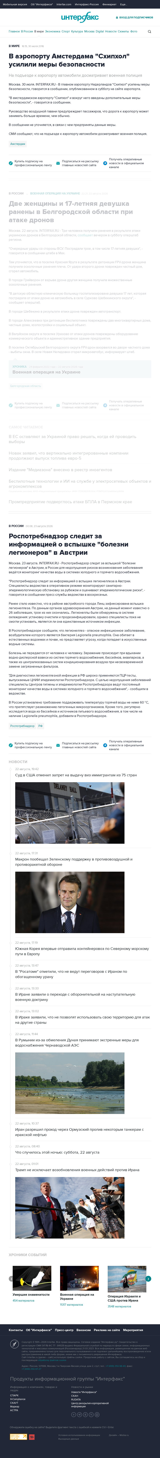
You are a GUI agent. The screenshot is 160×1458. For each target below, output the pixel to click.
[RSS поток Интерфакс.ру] (91, 1414)
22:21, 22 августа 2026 (95, 193)
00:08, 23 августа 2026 (39, 526)
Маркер (14, 1406)
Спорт (66, 31)
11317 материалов (71, 1304)
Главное (14, 31)
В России (27, 31)
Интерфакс (80, 17)
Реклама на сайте (107, 1330)
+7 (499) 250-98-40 (116, 1366)
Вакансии (83, 1330)
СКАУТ (14, 1402)
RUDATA (76, 1399)
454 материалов (23, 1300)
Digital (100, 31)
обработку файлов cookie (52, 1360)
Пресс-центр (64, 1330)
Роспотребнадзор (22, 726)
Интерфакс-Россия (87, 4)
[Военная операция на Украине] (79, 1289)
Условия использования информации (79, 1435)
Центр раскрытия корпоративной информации (90, 1405)
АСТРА (14, 1410)
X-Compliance (17, 1399)
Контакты (16, 1330)
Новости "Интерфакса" (84, 1392)
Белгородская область (25, 386)
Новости (110, 31)
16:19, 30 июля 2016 (33, 46)
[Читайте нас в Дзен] (73, 1414)
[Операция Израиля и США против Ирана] (127, 1291)
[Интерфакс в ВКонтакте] (85, 1414)
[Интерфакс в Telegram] (79, 1414)
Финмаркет (109, 4)
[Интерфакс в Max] (97, 1414)
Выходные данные (68, 1438)
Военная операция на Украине (55, 193)
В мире (39, 31)
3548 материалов (119, 1306)
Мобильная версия (15, 4)
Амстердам (17, 144)
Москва (89, 31)
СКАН (74, 1395)
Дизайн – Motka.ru (119, 1435)
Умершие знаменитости (31, 1295)
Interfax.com (64, 4)
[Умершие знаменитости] (32, 1289)
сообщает (85, 235)
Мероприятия (133, 1330)
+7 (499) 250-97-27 (31, 1369)
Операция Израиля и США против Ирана (124, 1299)
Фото (133, 31)
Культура (77, 31)
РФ (40, 726)
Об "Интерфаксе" (42, 4)
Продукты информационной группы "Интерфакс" (67, 1379)
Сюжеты (123, 31)
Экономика (52, 31)
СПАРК (14, 1395)
